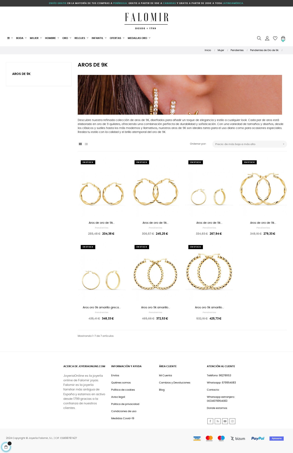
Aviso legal (118, 397)
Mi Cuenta (165, 375)
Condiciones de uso (123, 411)
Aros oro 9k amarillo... (155, 307)
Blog (162, 390)
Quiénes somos (121, 382)
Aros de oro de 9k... (102, 223)
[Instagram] (232, 421)
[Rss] (217, 421)
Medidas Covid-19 (122, 418)
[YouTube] (225, 421)
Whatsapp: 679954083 (221, 382)
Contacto (213, 390)
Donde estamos (217, 408)
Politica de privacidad (125, 404)
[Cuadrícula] (80, 144)
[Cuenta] (267, 38)
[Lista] (86, 144)
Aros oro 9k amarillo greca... (102, 307)
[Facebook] (210, 421)
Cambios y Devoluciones (174, 382)
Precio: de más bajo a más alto (250, 144)
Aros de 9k (21, 74)
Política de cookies (123, 390)
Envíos (115, 375)
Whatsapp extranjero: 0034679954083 (221, 399)
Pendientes (101, 228)
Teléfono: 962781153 (219, 375)
